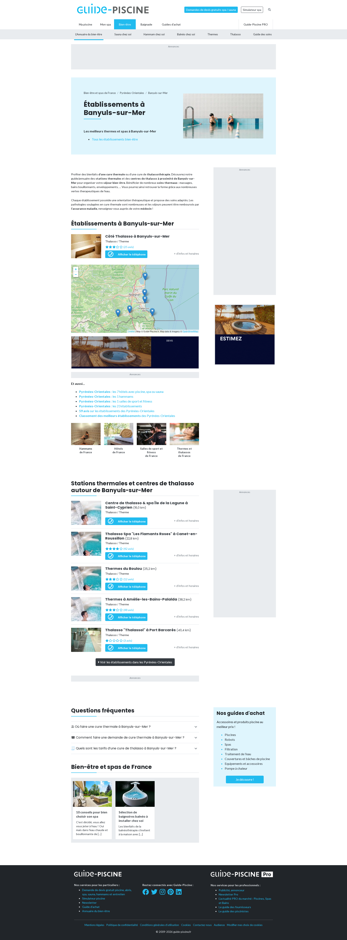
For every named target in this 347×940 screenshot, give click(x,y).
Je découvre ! (245, 779)
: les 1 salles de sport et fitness (115, 401)
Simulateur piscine (93, 898)
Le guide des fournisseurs (235, 907)
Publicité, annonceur (231, 890)
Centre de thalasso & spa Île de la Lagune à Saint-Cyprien (146, 505)
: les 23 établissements (110, 406)
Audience (219, 925)
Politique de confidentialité (122, 925)
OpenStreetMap (190, 331)
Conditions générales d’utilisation (159, 925)
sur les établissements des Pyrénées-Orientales (116, 411)
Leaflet (131, 331)
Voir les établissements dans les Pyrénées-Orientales (135, 662)
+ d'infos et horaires (186, 253)
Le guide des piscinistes (234, 911)
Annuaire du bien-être (96, 911)
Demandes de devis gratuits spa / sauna (211, 9)
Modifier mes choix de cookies (244, 925)
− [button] (76, 274)
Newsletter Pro (228, 894)
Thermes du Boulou (131, 568)
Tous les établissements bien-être (115, 139)
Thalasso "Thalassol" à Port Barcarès (148, 630)
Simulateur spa (252, 9)
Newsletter (89, 902)
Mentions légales (94, 925)
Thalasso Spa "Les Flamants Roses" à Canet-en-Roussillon (151, 536)
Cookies (186, 925)
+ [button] (76, 269)
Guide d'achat (91, 906)
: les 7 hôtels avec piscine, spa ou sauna (121, 391)
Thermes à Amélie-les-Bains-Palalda (148, 599)
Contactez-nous (202, 925)
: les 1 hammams (106, 396)
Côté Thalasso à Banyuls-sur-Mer (137, 236)
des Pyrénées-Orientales (127, 416)
